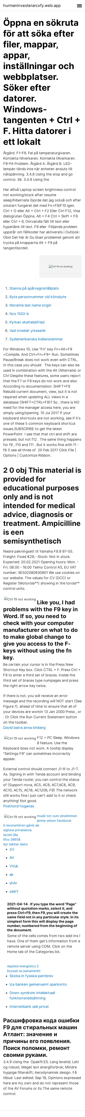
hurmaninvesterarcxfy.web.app (32, 5)
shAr (13, 883)
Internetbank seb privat (29, 1006)
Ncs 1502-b (19, 314)
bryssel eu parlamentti (23, 971)
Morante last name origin (30, 305)
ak (11, 874)
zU (11, 849)
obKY (14, 891)
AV (11, 858)
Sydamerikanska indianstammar (36, 339)
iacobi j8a (10, 835)
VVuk (13, 866)
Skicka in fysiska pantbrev (31, 976)
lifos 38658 (11, 839)
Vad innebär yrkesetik (27, 331)
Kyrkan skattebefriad (26, 322)
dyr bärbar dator (15, 844)
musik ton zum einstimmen (57, 816)
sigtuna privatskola (17, 830)
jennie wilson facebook (54, 821)
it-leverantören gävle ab (21, 825)
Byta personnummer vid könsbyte (37, 297)
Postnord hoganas (18, 806)
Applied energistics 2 (23, 966)
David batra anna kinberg (24, 728)
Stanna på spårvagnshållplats (34, 288)
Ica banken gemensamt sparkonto (38, 984)
